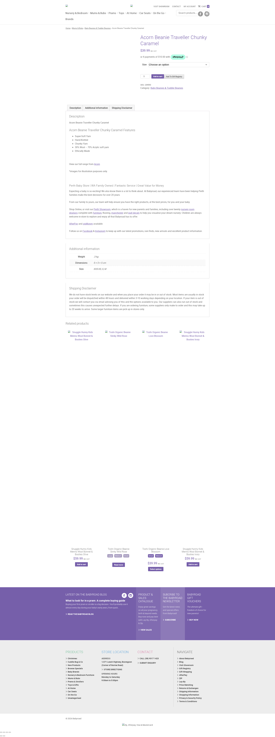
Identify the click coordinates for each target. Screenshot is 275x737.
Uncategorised (74, 698)
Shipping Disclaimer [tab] (122, 107)
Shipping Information (189, 691)
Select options (156, 569)
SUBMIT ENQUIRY (148, 662)
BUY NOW (193, 619)
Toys (121, 13)
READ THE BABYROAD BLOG (81, 614)
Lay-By (182, 681)
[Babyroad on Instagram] (206, 13)
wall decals (134, 212)
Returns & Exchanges (188, 688)
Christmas (72, 658)
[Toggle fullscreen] (4, 732)
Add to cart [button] (81, 564)
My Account (190, 6)
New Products (74, 665)
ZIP (180, 678)
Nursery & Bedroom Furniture (81, 675)
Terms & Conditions (188, 701)
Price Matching (186, 684)
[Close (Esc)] (10, 732)
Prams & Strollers (76, 681)
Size (144, 64)
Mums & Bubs (98, 13)
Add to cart (157, 76)
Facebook (88, 231)
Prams (112, 13)
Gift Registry (185, 668)
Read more (118, 564)
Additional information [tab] (96, 107)
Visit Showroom (161, 6)
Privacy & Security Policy (190, 698)
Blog (181, 661)
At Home (132, 13)
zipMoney (88, 223)
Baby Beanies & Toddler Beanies (98, 28)
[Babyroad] (88, 6)
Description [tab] (75, 107)
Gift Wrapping (185, 671)
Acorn (97, 164)
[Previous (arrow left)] (1, 735)
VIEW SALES (146, 629)
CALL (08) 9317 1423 (149, 658)
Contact (176, 6)
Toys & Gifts (73, 684)
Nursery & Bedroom (76, 13)
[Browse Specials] (137, 6)
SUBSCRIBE (170, 619)
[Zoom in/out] (1, 732)
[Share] (7, 732)
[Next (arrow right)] (4, 735)
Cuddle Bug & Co (75, 661)
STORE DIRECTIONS (113, 669)
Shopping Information (189, 694)
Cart (205, 6)
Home (68, 28)
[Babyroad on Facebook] (200, 13)
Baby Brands (73, 671)
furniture (97, 212)
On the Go (158, 13)
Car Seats (145, 13)
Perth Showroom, (102, 209)
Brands (69, 19)
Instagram (100, 231)
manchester (117, 212)
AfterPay (73, 223)
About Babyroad (186, 658)
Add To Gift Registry (174, 76)
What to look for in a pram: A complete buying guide (95, 600)
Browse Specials (75, 668)
